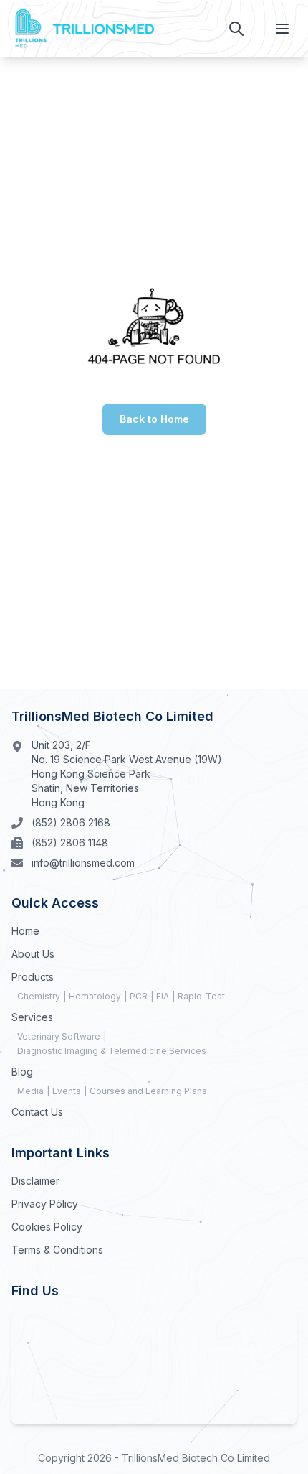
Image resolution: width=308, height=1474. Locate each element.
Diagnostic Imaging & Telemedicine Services (111, 1050)
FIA (162, 996)
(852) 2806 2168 (71, 822)
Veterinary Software (58, 1036)
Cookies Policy (46, 1227)
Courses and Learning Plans (148, 1091)
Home (25, 931)
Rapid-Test (201, 996)
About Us (32, 954)
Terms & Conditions (57, 1250)
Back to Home (154, 419)
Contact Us (37, 1112)
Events (66, 1091)
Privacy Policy (44, 1204)
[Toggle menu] (282, 28)
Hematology (95, 996)
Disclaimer (35, 1181)
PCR (139, 996)
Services (32, 1017)
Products (32, 977)
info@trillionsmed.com (83, 863)
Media (30, 1091)
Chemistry (38, 996)
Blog (22, 1071)
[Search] (236, 28)
